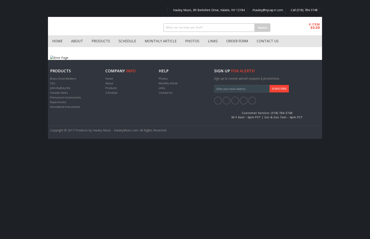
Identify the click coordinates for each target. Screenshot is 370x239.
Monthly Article (161, 41)
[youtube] (244, 100)
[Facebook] (218, 100)
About (77, 41)
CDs (52, 83)
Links (213, 41)
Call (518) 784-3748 (304, 10)
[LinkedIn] (235, 100)
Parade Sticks (59, 93)
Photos (192, 41)
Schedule (127, 41)
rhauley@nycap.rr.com (267, 10)
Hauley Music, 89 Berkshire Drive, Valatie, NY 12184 (208, 10)
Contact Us (268, 41)
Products (101, 41)
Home (57, 41)
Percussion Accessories (65, 97)
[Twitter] (226, 100)
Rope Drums (58, 102)
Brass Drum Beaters (63, 78)
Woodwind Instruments (65, 107)
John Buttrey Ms (60, 88)
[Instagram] (252, 100)
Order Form (237, 41)
